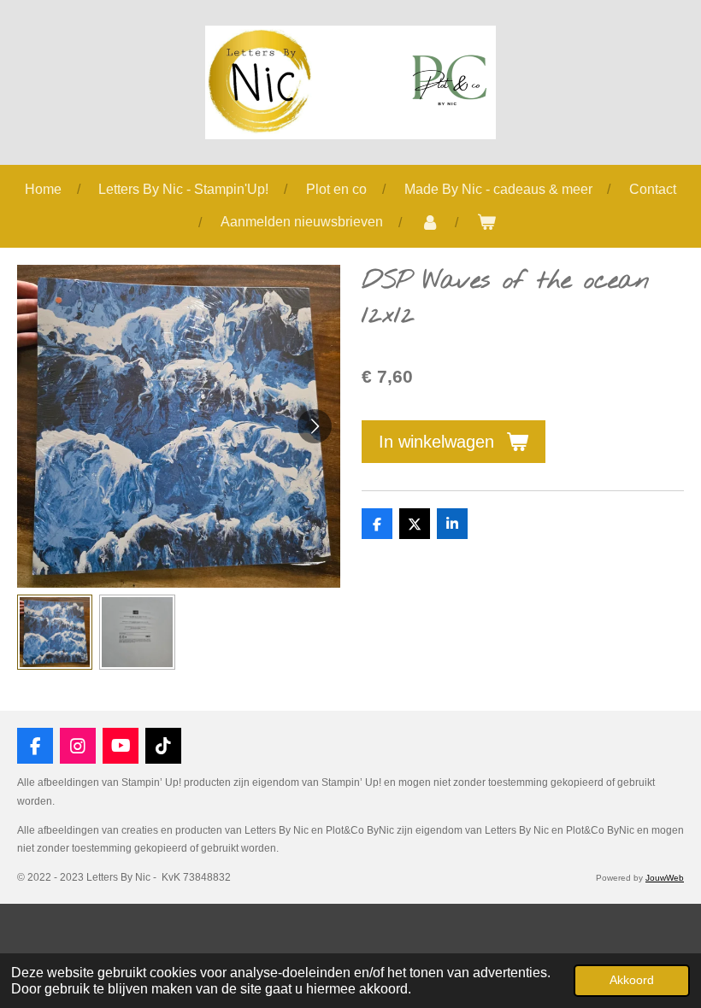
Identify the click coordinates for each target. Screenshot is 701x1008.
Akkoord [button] (632, 980)
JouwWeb (664, 877)
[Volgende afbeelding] (314, 426)
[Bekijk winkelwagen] (485, 222)
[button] (54, 632)
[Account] (429, 222)
